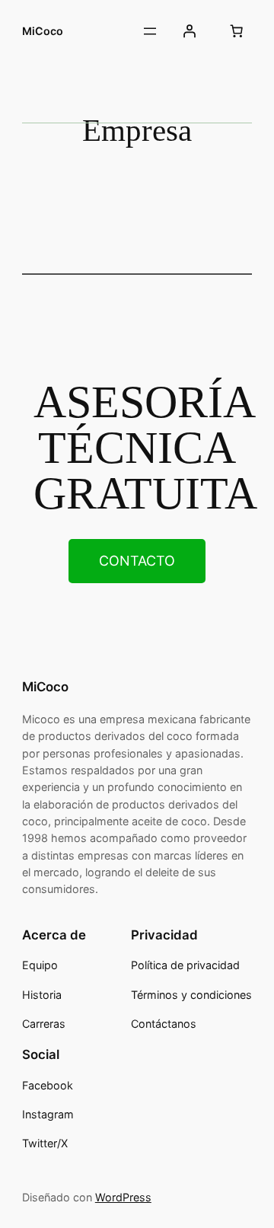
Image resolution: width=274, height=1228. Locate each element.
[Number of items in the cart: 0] (236, 31)
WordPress (123, 1197)
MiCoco (42, 30)
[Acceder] (190, 31)
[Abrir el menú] (150, 31)
